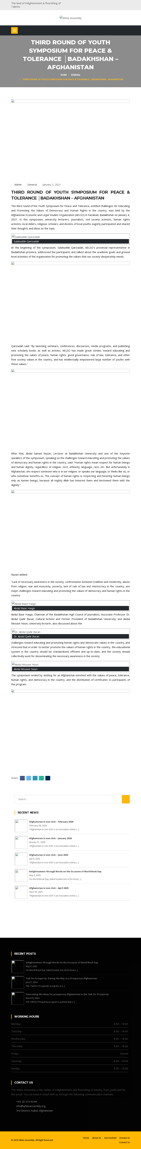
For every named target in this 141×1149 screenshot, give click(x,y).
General (75, 74)
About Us (96, 1137)
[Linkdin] (122, 4)
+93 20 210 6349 (26, 1101)
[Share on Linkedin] (34, 778)
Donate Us (125, 1137)
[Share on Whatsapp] (41, 778)
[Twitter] (109, 4)
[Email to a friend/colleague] (47, 778)
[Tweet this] (28, 778)
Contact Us (124, 1142)
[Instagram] (115, 4)
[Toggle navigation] (14, 30)
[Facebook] (102, 4)
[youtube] (129, 4)
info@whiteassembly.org (31, 1106)
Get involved (110, 1137)
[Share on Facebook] (22, 778)
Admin (18, 184)
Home (64, 74)
